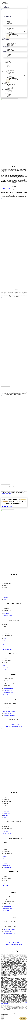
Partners (6, 39)
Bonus (5, 658)
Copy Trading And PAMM (12, 35)
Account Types (7, 15)
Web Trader (6, 608)
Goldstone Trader (10, 50)
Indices (5, 628)
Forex (5, 626)
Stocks (5, 624)
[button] (14, 59)
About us (6, 585)
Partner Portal (10, 45)
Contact (5, 587)
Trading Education (8, 705)
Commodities (7, 633)
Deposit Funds (7, 660)
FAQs (8, 56)
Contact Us (5, 3)
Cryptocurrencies (10, 24)
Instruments (7, 16)
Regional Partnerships (9, 683)
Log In (4, 2)
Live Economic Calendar (10, 703)
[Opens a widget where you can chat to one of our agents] (23, 1018)
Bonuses (5, 38)
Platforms (6, 46)
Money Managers (8, 680)
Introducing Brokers (8, 678)
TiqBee (8, 37)
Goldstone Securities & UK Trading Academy (17, 31)
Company (5, 51)
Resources (6, 26)
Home (5, 579)
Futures (5, 631)
